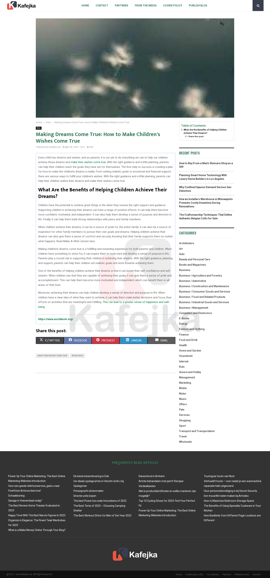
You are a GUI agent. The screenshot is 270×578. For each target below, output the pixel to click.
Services (184, 414)
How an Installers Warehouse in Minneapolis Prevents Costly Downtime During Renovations (206, 203)
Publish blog (198, 5)
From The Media (145, 5)
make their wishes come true (88, 162)
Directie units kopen (84, 495)
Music (182, 398)
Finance (184, 334)
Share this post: (196, 136)
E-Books (184, 318)
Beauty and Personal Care (194, 259)
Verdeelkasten (147, 486)
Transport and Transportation (197, 431)
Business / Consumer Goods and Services (204, 291)
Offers (183, 404)
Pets (181, 409)
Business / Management (193, 307)
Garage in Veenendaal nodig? (25, 500)
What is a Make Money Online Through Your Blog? (37, 530)
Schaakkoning (16, 495)
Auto (182, 254)
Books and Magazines (192, 264)
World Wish (77, 356)
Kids (39, 128)
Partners (121, 5)
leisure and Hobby (190, 372)
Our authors (213, 574)
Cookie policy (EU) (194, 574)
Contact (102, 5)
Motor (182, 393)
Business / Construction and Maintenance (204, 286)
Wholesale (185, 441)
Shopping (185, 420)
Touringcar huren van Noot (219, 476)
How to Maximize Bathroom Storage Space (229, 500)
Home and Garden (190, 350)
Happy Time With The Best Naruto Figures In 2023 (36, 515)
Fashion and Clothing (192, 329)
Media (183, 388)
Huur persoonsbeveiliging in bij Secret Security (230, 490)
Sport (182, 425)
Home (85, 5)
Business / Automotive (192, 280)
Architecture (186, 243)
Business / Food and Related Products (202, 296)
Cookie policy (172, 5)
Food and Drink (188, 339)
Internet (183, 361)
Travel (183, 436)
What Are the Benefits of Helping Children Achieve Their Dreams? (205, 131)
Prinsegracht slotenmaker (88, 490)
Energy (183, 323)
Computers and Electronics (195, 313)
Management (187, 377)
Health (183, 345)
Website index (242, 574)
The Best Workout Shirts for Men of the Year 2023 (102, 515)
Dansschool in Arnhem (152, 476)
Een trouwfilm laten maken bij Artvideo (226, 495)
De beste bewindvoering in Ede (91, 476)
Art (181, 248)
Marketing (185, 382)
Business (184, 270)
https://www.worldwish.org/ (55, 319)
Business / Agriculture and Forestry (200, 275)
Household (185, 355)
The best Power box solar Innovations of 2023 (99, 500)
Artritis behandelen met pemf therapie (161, 481)
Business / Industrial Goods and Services (204, 302)
